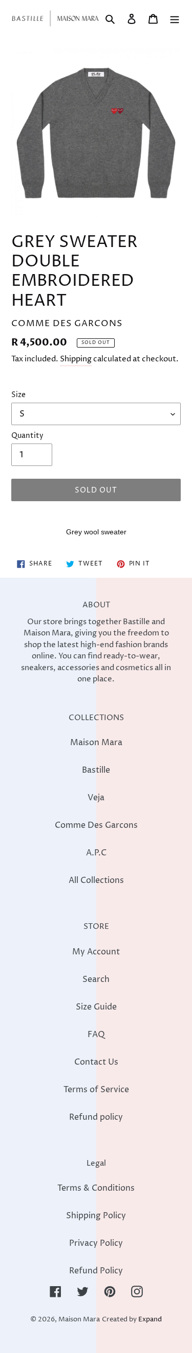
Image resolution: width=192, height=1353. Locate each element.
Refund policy (96, 1117)
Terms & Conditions (96, 1188)
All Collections (96, 880)
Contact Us (96, 1062)
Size (18, 395)
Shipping (76, 359)
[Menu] (174, 18)
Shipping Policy (96, 1215)
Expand (150, 1319)
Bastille (96, 770)
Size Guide (96, 1007)
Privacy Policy (96, 1243)
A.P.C (96, 852)
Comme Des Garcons (96, 825)
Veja (96, 797)
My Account (96, 951)
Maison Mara (96, 742)
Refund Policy (96, 1270)
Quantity (27, 435)
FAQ (96, 1034)
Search (96, 979)
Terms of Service (96, 1089)
